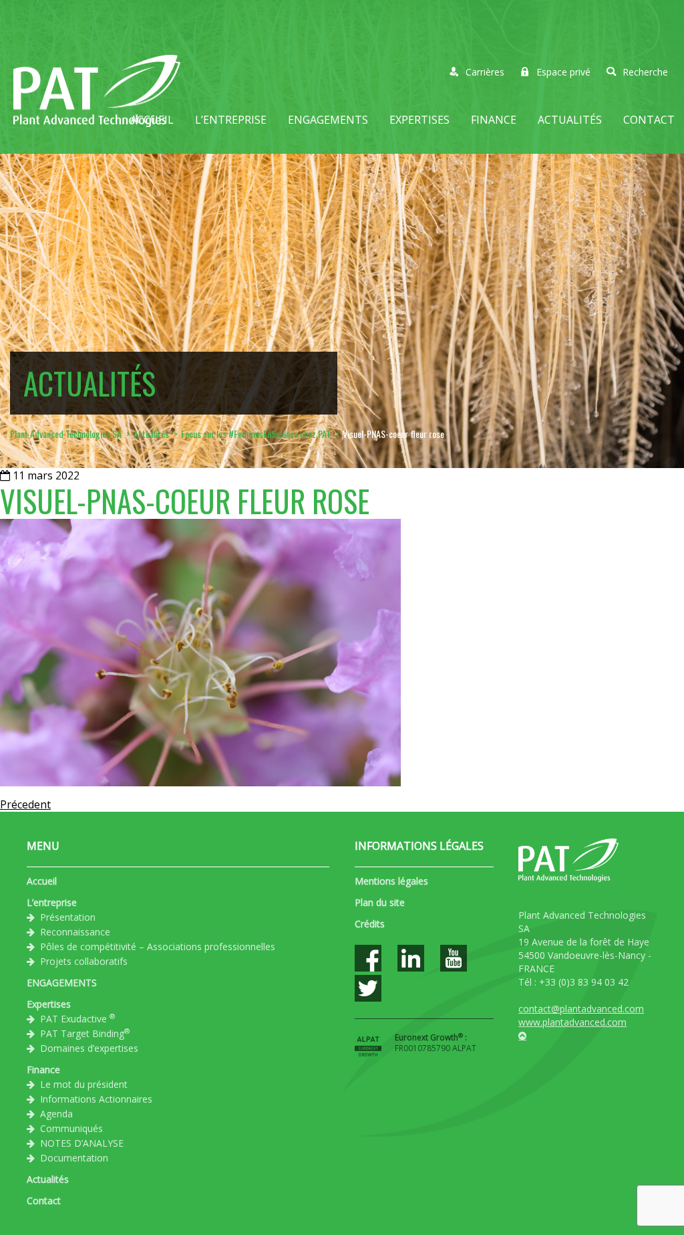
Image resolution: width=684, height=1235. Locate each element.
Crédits (370, 923)
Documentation (74, 1157)
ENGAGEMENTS (328, 119)
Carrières (485, 72)
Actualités (570, 119)
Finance (493, 119)
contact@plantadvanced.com (581, 1008)
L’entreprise (231, 119)
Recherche (645, 72)
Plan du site (380, 902)
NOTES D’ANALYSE (82, 1143)
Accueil (152, 119)
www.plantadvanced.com (572, 1022)
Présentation (68, 917)
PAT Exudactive (77, 1018)
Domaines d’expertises (89, 1048)
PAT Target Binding (85, 1033)
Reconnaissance (75, 931)
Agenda (56, 1113)
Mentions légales (391, 881)
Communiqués (71, 1128)
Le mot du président (84, 1084)
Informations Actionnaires (96, 1099)
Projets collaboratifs (84, 961)
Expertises (419, 119)
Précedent (25, 804)
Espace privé (563, 72)
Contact (649, 119)
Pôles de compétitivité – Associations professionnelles (157, 946)
